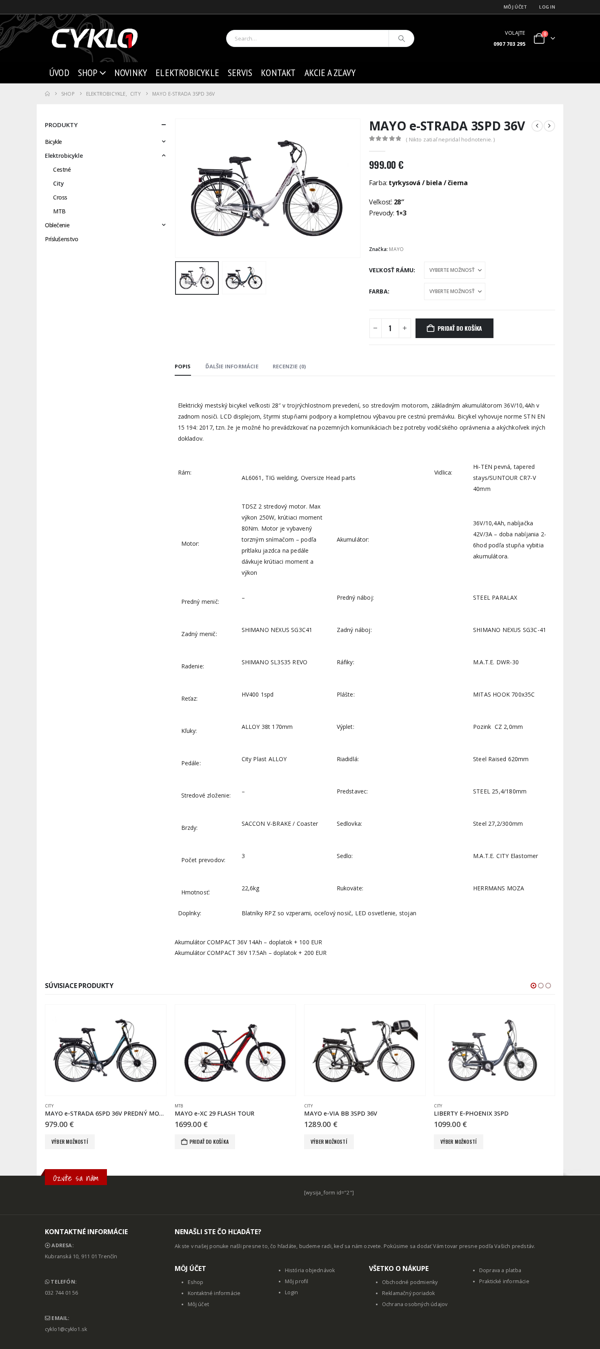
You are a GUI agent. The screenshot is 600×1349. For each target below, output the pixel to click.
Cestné (62, 169)
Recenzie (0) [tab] (289, 366)
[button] (177, 188)
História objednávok (310, 1270)
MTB (59, 211)
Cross (60, 197)
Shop (88, 72)
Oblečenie (57, 225)
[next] (549, 126)
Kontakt (278, 72)
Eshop (196, 1282)
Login (291, 1292)
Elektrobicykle (187, 72)
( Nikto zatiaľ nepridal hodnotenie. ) (450, 139)
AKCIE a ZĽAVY (330, 72)
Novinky (130, 72)
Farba (378, 291)
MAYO (396, 249)
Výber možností (69, 1141)
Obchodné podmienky (410, 1282)
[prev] (537, 126)
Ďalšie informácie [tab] (231, 366)
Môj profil (297, 1281)
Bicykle (53, 142)
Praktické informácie (504, 1281)
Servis (240, 72)
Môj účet (515, 7)
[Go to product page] (105, 1050)
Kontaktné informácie (214, 1293)
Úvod (59, 72)
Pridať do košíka (460, 328)
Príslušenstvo (61, 239)
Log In (547, 7)
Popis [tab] (183, 366)
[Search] (401, 38)
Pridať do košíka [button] (209, 1141)
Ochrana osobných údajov (415, 1304)
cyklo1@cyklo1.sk (66, 1329)
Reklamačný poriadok (408, 1293)
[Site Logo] (96, 38)
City (58, 183)
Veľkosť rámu (391, 270)
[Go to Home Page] (47, 93)
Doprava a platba (500, 1270)
